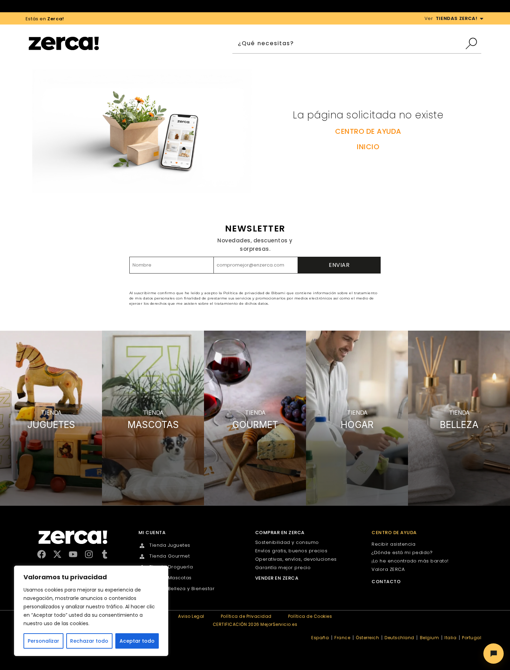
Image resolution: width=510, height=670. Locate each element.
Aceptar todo (137, 640)
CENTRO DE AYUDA (368, 131)
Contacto (386, 581)
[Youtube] (73, 554)
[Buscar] (473, 43)
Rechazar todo (89, 640)
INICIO (368, 147)
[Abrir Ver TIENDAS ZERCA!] (481, 18)
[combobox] (348, 43)
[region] (91, 611)
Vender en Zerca (277, 578)
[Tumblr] (105, 554)
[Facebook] (41, 554)
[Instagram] (89, 554)
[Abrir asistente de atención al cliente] (493, 653)
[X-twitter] (57, 554)
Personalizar (43, 640)
